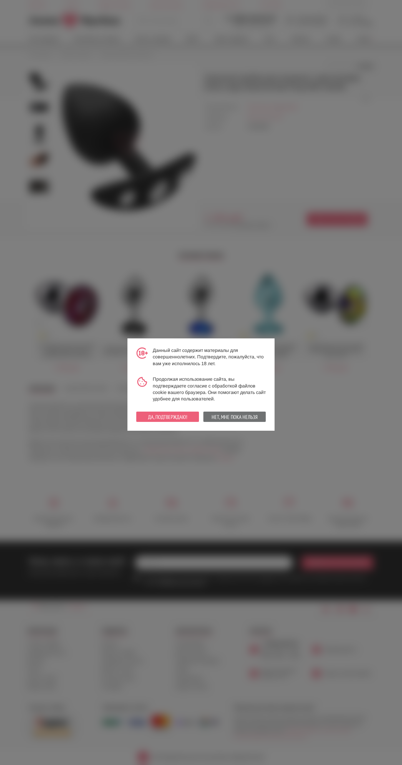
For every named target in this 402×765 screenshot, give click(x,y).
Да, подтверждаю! (167, 417)
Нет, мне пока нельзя (235, 417)
